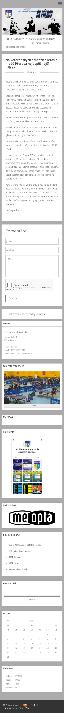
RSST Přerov (14, 563)
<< (8, 620)
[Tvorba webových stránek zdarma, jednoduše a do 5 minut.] (25, 705)
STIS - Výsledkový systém (19, 551)
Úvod (7, 38)
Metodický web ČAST (18, 569)
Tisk (33, 705)
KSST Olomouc (15, 557)
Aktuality (19, 38)
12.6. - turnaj (32, 406)
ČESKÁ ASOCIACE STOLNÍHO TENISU (25, 545)
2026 (32, 625)
